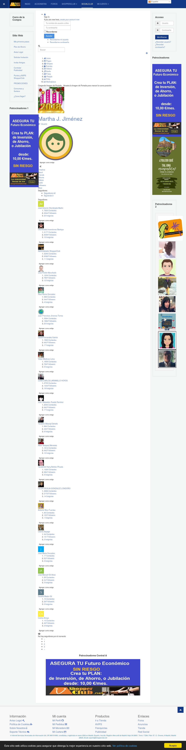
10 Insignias (48, 237)
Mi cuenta (102, 4)
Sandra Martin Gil (45, 596)
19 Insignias (48, 388)
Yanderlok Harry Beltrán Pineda (50, 467)
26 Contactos (49, 577)
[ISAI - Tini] (167, 304)
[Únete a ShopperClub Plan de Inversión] (93, 677)
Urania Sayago (44, 531)
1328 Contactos (50, 469)
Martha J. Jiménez (60, 118)
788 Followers (49, 277)
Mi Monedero (59, 728)
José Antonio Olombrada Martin (50, 208)
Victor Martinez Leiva (46, 359)
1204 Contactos (50, 275)
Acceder (49, 36)
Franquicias (101, 728)
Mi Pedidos (58, 724)
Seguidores (50, 193)
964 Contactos (49, 426)
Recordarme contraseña (59, 42)
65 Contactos (49, 512)
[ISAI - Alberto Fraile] (167, 322)
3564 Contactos (50, 318)
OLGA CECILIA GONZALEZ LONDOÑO (54, 488)
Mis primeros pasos (21, 41)
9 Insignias (48, 474)
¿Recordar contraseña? (160, 45)
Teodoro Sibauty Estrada (48, 423)
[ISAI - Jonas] (167, 267)
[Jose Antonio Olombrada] (24, 150)
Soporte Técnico (18, 731)
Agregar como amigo (47, 162)
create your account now (69, 19)
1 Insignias (48, 517)
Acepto (173, 745)
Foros (54, 4)
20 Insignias (48, 215)
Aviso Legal (18, 52)
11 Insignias (48, 259)
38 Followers (49, 601)
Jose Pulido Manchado (47, 272)
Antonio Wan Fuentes (46, 510)
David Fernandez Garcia (48, 337)
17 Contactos (49, 555)
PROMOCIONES (20, 83)
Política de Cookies (20, 724)
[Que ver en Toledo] (166, 165)
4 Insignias (48, 302)
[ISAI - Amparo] (167, 340)
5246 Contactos (50, 253)
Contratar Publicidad (18, 69)
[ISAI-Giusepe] (167, 285)
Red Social (143, 731)
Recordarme (51, 32)
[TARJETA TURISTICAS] (170, 228)
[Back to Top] (181, 710)
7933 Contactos (50, 210)
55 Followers (49, 558)
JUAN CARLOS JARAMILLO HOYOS (53, 380)
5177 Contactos (50, 232)
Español (154, 2)
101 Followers (49, 536)
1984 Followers (50, 321)
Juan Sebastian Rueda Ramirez (50, 402)
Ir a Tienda (100, 720)
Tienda (141, 728)
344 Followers (49, 299)
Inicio (27, 4)
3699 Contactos (50, 491)
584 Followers (49, 472)
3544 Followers (50, 213)
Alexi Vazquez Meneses (47, 445)
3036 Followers (50, 234)
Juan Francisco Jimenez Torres (50, 315)
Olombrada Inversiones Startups (51, 229)
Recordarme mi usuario (59, 39)
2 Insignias (48, 539)
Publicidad (100, 731)
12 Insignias (48, 280)
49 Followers (49, 623)
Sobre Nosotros (18, 728)
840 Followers (49, 407)
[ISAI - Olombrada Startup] (166, 100)
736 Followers (49, 364)
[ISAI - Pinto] (167, 249)
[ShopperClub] (15, 4)
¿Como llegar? (20, 96)
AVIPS (98, 724)
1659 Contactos (50, 361)
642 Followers (49, 450)
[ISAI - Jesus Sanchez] (167, 358)
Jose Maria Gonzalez (46, 553)
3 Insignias (48, 561)
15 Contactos (49, 599)
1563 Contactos (50, 340)
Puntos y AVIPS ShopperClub (20, 76)
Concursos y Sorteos (19, 89)
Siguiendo (48, 195)
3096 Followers (50, 256)
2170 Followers (50, 493)
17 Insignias (48, 345)
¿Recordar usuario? (163, 42)
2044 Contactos (50, 404)
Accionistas (40, 4)
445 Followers (49, 429)
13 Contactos (49, 620)
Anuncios (143, 724)
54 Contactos (49, 534)
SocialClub (87, 4)
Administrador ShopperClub (49, 251)
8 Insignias (48, 366)
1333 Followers (50, 385)
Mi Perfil (56, 720)
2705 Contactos (50, 383)
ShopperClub (68, 4)
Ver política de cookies (124, 745)
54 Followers (49, 580)
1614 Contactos (50, 448)
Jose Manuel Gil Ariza (47, 574)
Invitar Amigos (19, 62)
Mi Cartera (58, 731)
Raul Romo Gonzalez (46, 294)
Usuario (43, 124)
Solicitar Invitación (21, 57)
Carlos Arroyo (43, 618)
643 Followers (49, 342)
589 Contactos (49, 297)
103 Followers (49, 515)
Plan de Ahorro (20, 47)
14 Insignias (48, 496)
